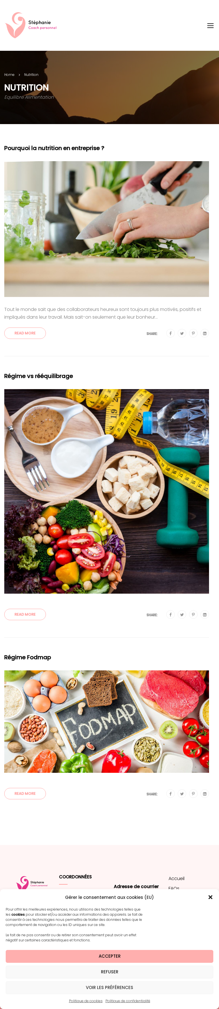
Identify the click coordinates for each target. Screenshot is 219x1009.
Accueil (176, 878)
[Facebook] (170, 333)
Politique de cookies (86, 1000)
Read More (25, 333)
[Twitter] (182, 333)
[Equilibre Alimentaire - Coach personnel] (32, 25)
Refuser (109, 972)
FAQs (174, 888)
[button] (210, 897)
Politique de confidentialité (128, 1000)
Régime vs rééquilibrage (38, 376)
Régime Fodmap (27, 657)
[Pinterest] (193, 333)
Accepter (110, 956)
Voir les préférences (109, 987)
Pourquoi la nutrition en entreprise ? (54, 148)
